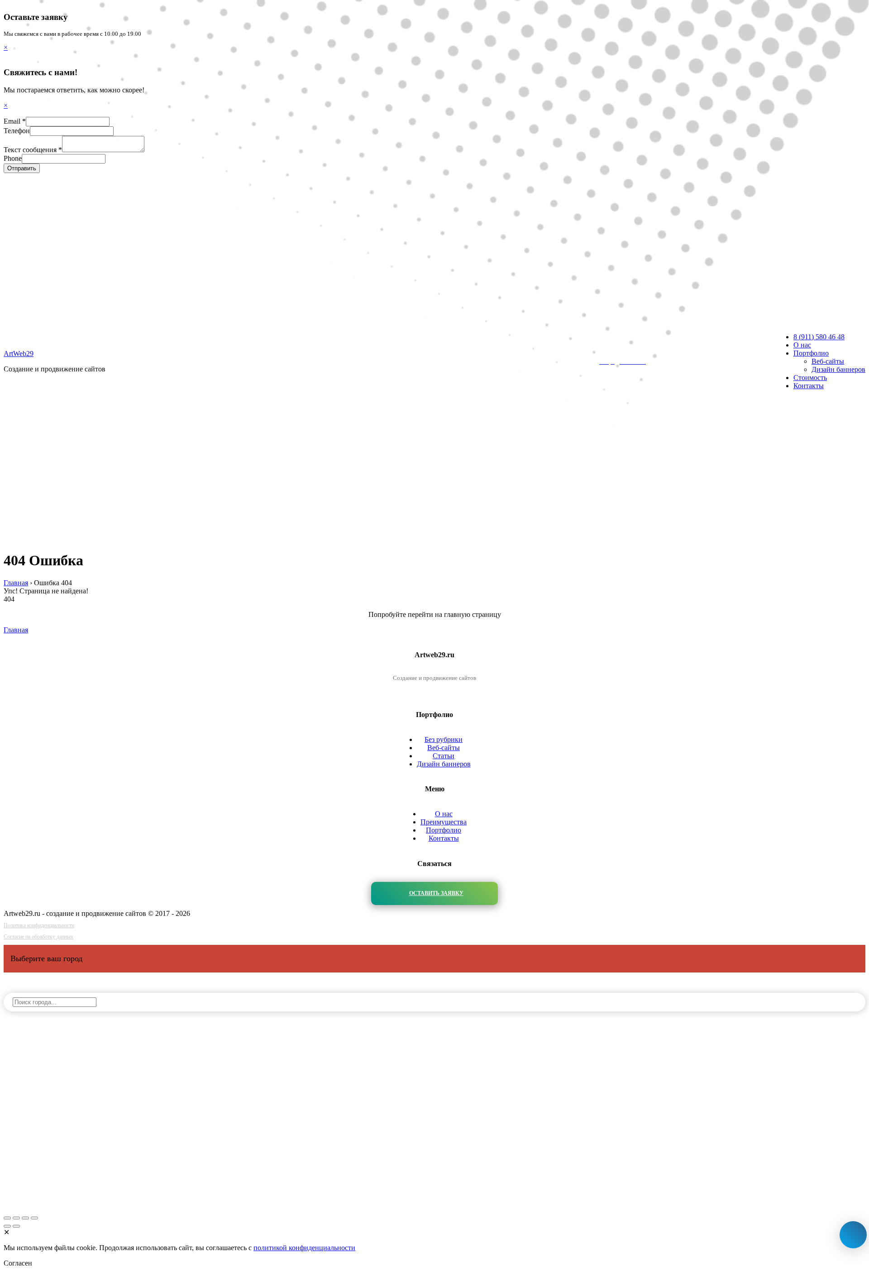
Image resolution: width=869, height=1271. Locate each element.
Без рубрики (444, 739)
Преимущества (443, 822)
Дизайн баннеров (444, 764)
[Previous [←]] (7, 1226)
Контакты (444, 838)
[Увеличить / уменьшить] (34, 1218)
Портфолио (443, 830)
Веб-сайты (443, 747)
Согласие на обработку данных (38, 937)
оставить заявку (436, 893)
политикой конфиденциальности (304, 1248)
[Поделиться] (16, 1218)
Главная (16, 630)
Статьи (443, 756)
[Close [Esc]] (7, 1218)
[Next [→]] (16, 1226)
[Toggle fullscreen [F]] (25, 1218)
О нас (444, 814)
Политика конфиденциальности (39, 925)
